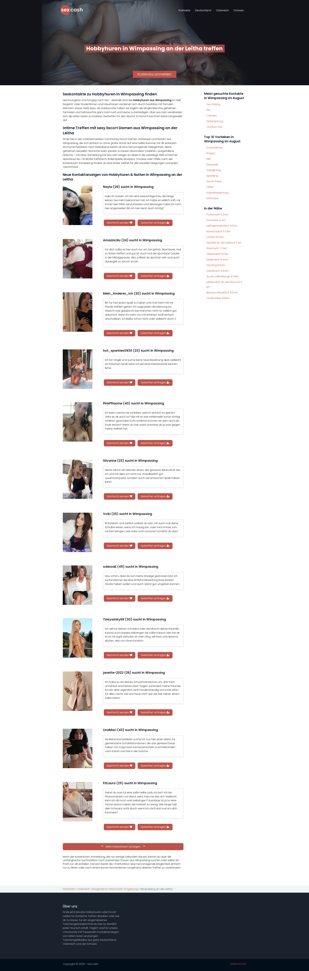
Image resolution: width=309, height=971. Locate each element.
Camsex (211, 115)
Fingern (210, 153)
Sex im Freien (214, 181)
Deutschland (203, 10)
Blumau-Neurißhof (222, 292)
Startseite (184, 10)
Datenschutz (238, 964)
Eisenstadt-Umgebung (123, 889)
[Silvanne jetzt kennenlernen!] (77, 479)
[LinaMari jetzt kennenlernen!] (77, 748)
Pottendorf (217, 214)
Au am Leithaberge (222, 276)
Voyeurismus (214, 147)
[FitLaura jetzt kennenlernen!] (77, 801)
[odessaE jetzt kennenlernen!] (77, 585)
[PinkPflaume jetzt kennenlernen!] (77, 422)
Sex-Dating (213, 104)
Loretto (215, 237)
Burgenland (99, 889)
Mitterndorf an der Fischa (224, 284)
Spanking (212, 176)
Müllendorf (217, 259)
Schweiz (239, 10)
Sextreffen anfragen (154, 223)
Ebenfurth (216, 248)
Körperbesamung (217, 192)
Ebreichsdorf (218, 231)
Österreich (222, 10)
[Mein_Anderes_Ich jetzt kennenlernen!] (77, 312)
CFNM (209, 187)
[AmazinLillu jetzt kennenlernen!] (77, 258)
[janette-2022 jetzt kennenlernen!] (77, 691)
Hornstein (216, 220)
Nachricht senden (118, 223)
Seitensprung (214, 121)
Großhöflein (218, 298)
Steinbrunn (217, 271)
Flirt (208, 110)
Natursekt (212, 164)
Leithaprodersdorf (221, 226)
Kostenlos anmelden (155, 74)
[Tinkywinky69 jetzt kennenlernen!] (77, 638)
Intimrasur (212, 198)
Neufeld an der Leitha (223, 243)
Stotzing (215, 265)
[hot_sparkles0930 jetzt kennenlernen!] (77, 369)
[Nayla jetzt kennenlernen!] (77, 205)
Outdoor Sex (214, 127)
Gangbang (213, 170)
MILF (208, 159)
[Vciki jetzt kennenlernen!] (77, 532)
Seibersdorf (217, 254)
